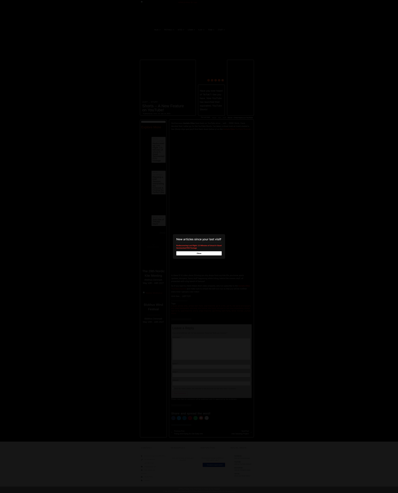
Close (199, 253)
